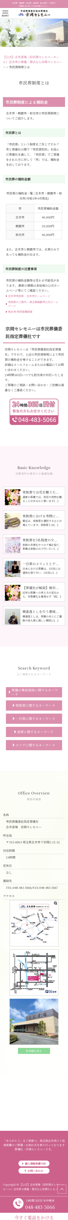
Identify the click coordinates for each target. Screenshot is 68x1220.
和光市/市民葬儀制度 (20, 312)
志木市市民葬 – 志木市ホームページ (29, 296)
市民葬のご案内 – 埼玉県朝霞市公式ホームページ (33, 304)
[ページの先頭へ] (62, 1189)
